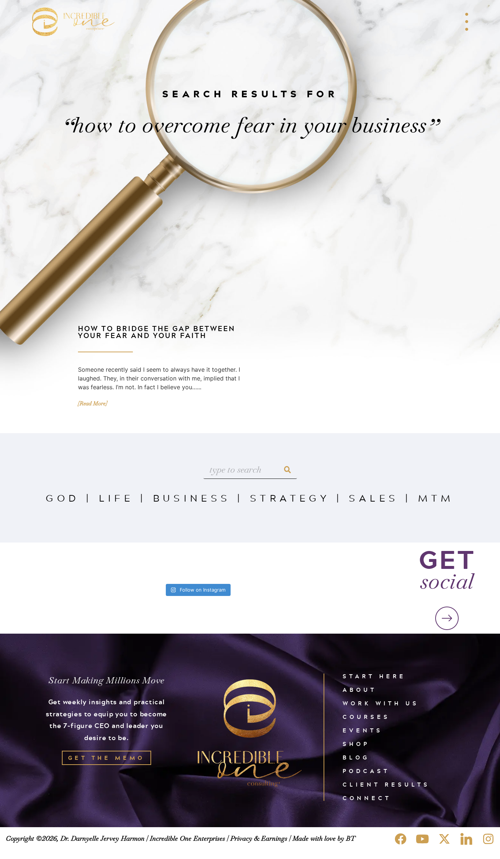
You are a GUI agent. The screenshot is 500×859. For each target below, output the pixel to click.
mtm (436, 497)
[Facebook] (400, 839)
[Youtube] (422, 839)
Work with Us (381, 703)
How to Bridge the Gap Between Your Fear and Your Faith (156, 332)
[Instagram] (488, 839)
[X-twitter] (444, 839)
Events (363, 730)
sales (374, 497)
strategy (290, 497)
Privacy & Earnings (258, 838)
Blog (356, 757)
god (62, 497)
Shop (356, 744)
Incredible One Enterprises (187, 838)
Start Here (374, 676)
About (360, 690)
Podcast (366, 771)
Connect (367, 798)
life (116, 497)
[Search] (288, 470)
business (192, 497)
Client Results (386, 784)
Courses (366, 717)
